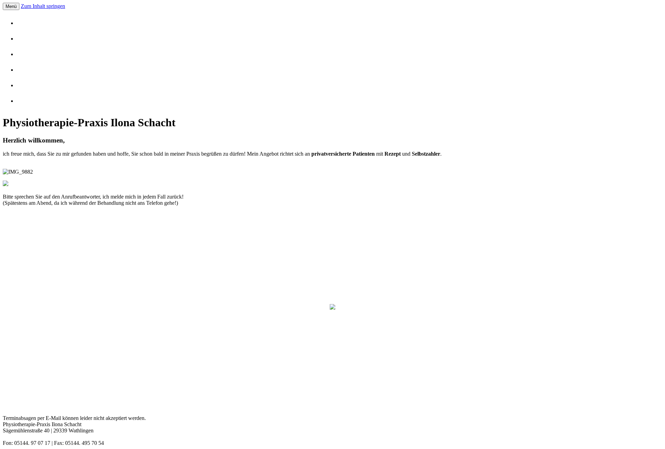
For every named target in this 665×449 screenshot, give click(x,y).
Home (37, 23)
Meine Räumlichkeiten (55, 54)
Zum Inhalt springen (43, 6)
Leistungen (42, 39)
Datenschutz (44, 101)
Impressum (43, 85)
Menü (11, 6)
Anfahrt (39, 70)
